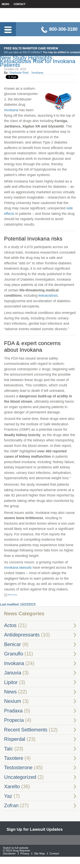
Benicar (12, 644)
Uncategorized (20, 777)
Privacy (24, 853)
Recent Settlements (25, 729)
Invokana (37, 72)
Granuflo (13, 653)
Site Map (39, 853)
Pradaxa (13, 710)
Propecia (14, 720)
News (5, 4)
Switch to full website (15, 848)
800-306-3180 (63, 29)
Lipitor (11, 682)
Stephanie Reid (18, 72)
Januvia (12, 672)
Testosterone (18, 767)
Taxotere (13, 758)
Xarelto (12, 786)
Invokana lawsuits (18, 567)
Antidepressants (22, 634)
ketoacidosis (48, 295)
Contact (19, 4)
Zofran (11, 805)
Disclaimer (9, 853)
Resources (12, 595)
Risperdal (14, 739)
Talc (8, 748)
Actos (10, 625)
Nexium (12, 701)
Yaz (8, 796)
